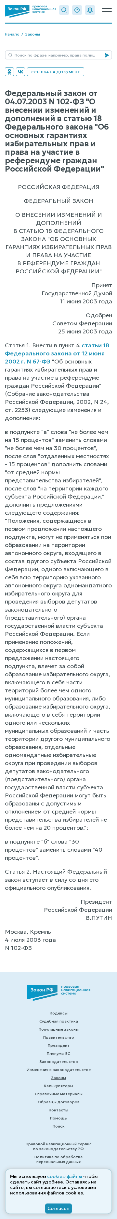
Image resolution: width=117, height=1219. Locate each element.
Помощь (58, 1118)
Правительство (58, 1037)
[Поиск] (64, 10)
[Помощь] (77, 10)
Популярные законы (59, 1029)
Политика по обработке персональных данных (58, 1159)
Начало (12, 34)
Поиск (59, 1126)
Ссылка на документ (55, 71)
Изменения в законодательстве (59, 1069)
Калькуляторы (58, 1085)
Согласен (58, 1208)
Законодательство (58, 1061)
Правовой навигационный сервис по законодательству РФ (59, 1146)
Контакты (58, 1110)
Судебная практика (58, 1021)
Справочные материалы (59, 1093)
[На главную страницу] (30, 11)
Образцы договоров (59, 1101)
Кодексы (59, 1013)
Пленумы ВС (58, 1053)
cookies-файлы (64, 1176)
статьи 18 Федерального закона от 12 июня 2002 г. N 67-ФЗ (57, 353)
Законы (32, 34)
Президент (59, 1045)
